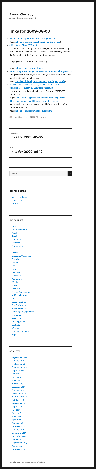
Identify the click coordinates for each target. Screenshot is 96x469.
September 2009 (19, 367)
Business (16, 243)
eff (48, 98)
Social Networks (19, 308)
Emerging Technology (22, 256)
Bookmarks (41, 117)
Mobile (15, 282)
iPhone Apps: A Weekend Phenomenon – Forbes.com (34, 101)
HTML (15, 266)
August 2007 (17, 446)
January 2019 (18, 360)
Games (15, 262)
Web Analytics (18, 328)
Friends (15, 259)
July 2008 (16, 410)
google (18, 81)
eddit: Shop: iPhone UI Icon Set (24, 45)
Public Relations (19, 295)
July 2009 (16, 374)
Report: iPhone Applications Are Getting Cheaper (32, 38)
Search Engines (19, 302)
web (56, 81)
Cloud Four (17, 200)
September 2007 (19, 443)
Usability (16, 325)
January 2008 (18, 429)
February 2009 (18, 387)
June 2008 (16, 413)
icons (24, 68)
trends (57, 42)
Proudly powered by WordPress (33, 462)
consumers (27, 111)
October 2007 (18, 439)
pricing (50, 42)
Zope (14, 335)
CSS (13, 249)
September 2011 (19, 364)
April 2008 (16, 420)
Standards (16, 315)
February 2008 (18, 426)
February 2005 (18, 449)
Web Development (20, 331)
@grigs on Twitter (20, 197)
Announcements (19, 229)
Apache (15, 233)
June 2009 (16, 377)
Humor (15, 269)
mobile (43, 42)
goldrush (35, 42)
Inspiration (17, 272)
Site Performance (20, 305)
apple (17, 98)
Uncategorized (18, 321)
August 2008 (18, 406)
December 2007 (19, 433)
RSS (13, 298)
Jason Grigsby (21, 14)
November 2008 (19, 397)
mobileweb (27, 81)
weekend (37, 111)
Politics (15, 285)
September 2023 (19, 357)
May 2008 (16, 416)
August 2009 (18, 370)
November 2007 (19, 436)
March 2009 (17, 383)
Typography (17, 318)
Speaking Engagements (23, 312)
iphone (18, 42)
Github (15, 204)
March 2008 (17, 423)
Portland (16, 289)
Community (17, 246)
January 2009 (18, 390)
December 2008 (19, 393)
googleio (43, 81)
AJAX (14, 226)
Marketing (17, 279)
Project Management (21, 292)
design (40, 68)
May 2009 (16, 380)
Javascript (16, 275)
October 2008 (18, 400)
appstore (26, 42)
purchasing (47, 111)
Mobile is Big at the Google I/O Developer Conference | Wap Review (40, 71)
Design (15, 252)
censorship (42, 98)
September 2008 (19, 403)
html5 (36, 81)
